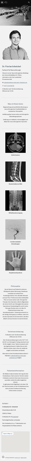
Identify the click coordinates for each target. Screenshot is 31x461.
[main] (15, 78)
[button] (2, 2)
